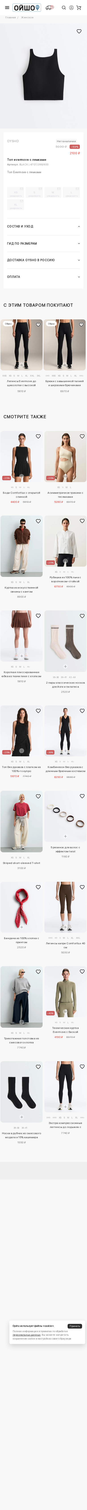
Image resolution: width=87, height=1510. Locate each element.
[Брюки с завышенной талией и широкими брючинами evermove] (65, 344)
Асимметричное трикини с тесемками (65, 494)
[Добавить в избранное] (38, 324)
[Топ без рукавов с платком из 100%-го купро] (21, 731)
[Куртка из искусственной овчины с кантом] (21, 546)
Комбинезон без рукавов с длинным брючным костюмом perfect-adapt (66, 769)
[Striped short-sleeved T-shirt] (21, 821)
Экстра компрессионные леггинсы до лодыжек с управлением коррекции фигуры (65, 1125)
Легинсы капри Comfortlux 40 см (65, 945)
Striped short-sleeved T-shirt (21, 863)
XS (16, 194)
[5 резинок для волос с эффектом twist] (65, 816)
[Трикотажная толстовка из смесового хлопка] (21, 996)
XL (16, 206)
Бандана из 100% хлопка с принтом (21, 940)
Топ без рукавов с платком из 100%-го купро (21, 769)
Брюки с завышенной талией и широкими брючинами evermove (65, 384)
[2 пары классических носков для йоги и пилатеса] (65, 641)
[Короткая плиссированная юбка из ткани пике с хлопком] (21, 635)
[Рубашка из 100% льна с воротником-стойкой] (65, 541)
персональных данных (27, 1334)
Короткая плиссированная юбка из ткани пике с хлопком (21, 674)
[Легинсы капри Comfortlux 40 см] (65, 907)
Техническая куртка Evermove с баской (65, 1030)
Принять (75, 1326)
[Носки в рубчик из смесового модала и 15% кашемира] (21, 1092)
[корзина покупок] (78, 7)
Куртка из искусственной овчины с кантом (21, 589)
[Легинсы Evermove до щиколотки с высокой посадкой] (21, 344)
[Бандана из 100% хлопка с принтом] (21, 907)
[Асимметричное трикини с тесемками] (65, 456)
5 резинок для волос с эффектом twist (65, 849)
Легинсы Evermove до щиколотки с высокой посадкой (21, 384)
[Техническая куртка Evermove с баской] (65, 991)
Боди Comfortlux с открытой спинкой (21, 494)
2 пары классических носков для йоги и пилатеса (65, 684)
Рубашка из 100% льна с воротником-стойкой (65, 579)
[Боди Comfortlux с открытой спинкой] (21, 456)
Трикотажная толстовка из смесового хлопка (21, 1040)
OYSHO (13, 141)
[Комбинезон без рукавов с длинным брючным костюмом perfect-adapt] (65, 731)
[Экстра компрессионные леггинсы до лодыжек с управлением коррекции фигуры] (65, 1086)
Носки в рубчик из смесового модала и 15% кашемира (21, 1135)
